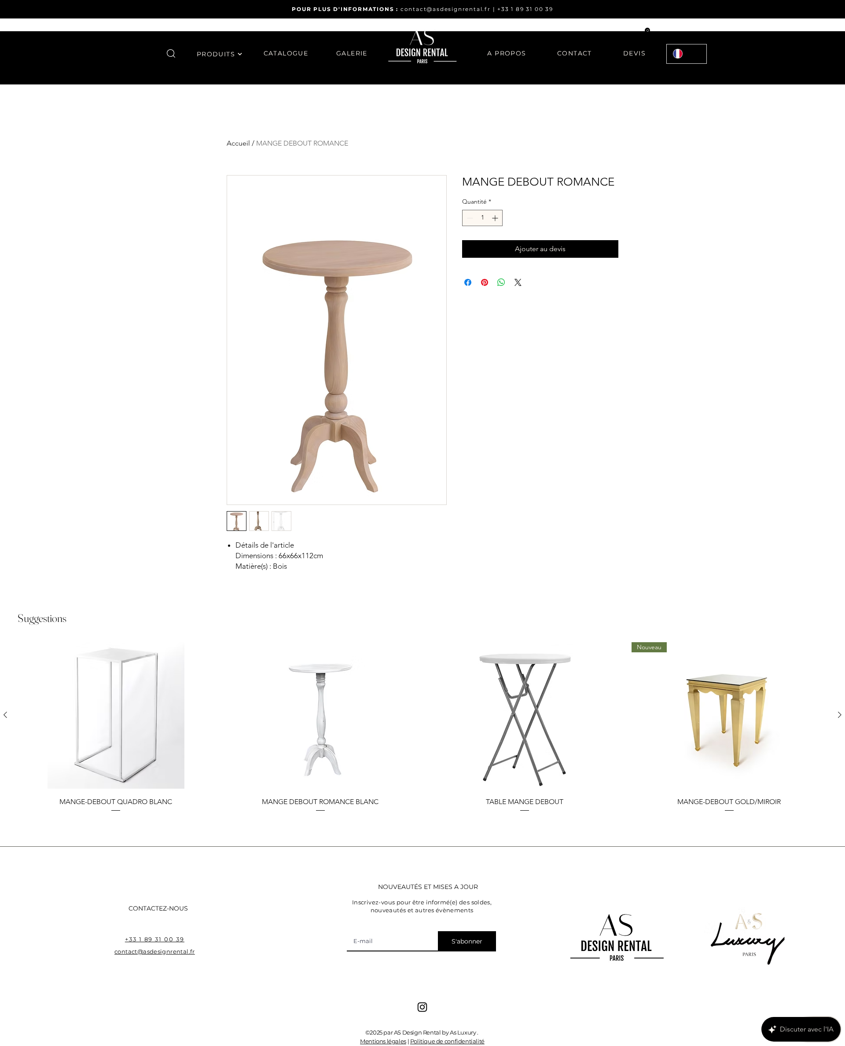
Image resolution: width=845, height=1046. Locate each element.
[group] (422, 727)
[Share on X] (518, 282)
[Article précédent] (5, 715)
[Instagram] (422, 1007)
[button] (171, 53)
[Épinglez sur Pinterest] (484, 282)
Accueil (238, 143)
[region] (219, 59)
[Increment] (495, 218)
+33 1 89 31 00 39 (525, 9)
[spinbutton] (482, 218)
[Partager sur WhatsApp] (501, 282)
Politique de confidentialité (447, 1041)
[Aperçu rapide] (116, 715)
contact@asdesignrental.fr (445, 9)
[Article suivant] (839, 715)
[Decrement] (468, 218)
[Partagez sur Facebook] (468, 282)
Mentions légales (383, 1041)
